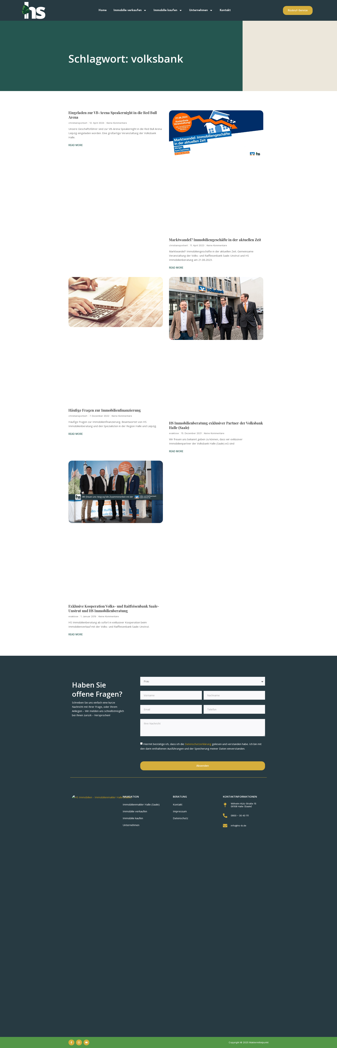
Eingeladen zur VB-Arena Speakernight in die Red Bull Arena (112, 115)
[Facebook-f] (71, 1043)
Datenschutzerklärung (198, 744)
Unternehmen (198, 10)
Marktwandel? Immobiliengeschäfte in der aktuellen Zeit (215, 239)
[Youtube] (87, 1043)
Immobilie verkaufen (128, 10)
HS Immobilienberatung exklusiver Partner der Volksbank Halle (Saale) (216, 425)
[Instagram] (79, 1043)
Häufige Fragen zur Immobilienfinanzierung (104, 410)
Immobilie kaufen (165, 10)
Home (103, 10)
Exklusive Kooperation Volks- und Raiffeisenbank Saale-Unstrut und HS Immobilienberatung (113, 608)
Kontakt (225, 10)
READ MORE (75, 145)
